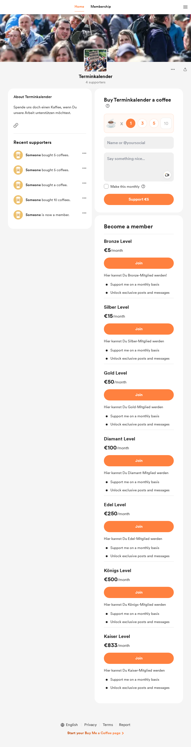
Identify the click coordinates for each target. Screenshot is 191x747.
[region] (139, 150)
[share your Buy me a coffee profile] (185, 69)
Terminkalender (96, 76)
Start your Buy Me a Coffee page (93, 733)
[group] (139, 268)
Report (124, 724)
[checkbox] (122, 186)
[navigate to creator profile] (95, 60)
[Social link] (16, 125)
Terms (108, 724)
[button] (79, 7)
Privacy (90, 724)
